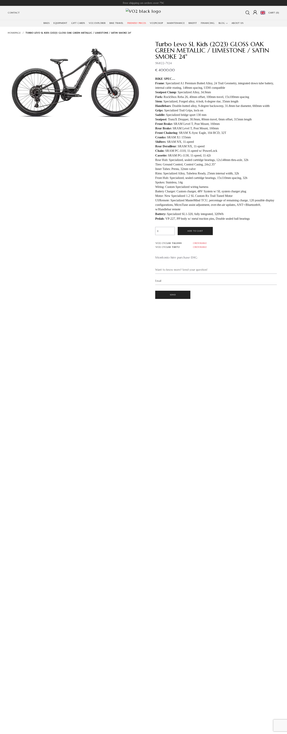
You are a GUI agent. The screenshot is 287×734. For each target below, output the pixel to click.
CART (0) (273, 13)
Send (173, 294)
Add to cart (195, 231)
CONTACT (14, 12)
